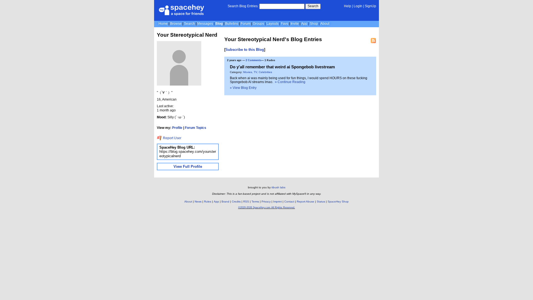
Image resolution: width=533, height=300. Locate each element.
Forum (245, 24)
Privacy (266, 201)
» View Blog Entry (243, 88)
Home (163, 24)
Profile (177, 128)
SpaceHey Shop (338, 201)
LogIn (358, 6)
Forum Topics (195, 128)
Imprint (277, 201)
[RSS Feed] (373, 40)
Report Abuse (305, 201)
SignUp (370, 6)
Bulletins (231, 24)
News (198, 201)
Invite (295, 24)
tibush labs (278, 187)
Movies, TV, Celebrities (257, 72)
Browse (176, 24)
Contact (289, 201)
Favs (284, 24)
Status (321, 201)
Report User (171, 138)
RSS (246, 201)
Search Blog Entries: (243, 6)
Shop (314, 24)
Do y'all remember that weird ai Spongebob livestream (282, 66)
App (304, 24)
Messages (205, 24)
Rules (207, 201)
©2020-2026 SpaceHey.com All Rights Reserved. (266, 207)
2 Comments (253, 60)
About (324, 24)
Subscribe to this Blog (244, 50)
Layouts (272, 24)
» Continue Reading (290, 82)
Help (347, 6)
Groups (258, 24)
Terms (255, 201)
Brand (225, 201)
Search (313, 6)
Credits (236, 201)
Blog (219, 24)
